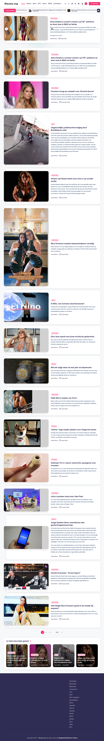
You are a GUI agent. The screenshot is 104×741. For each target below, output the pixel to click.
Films (70, 696)
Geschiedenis (73, 702)
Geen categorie (74, 699)
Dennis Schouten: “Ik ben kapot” (66, 575)
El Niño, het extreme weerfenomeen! (67, 306)
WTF (53, 126)
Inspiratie (72, 707)
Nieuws (54, 366)
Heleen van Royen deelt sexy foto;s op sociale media (36, 10)
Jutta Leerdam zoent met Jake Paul (67, 498)
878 (57, 634)
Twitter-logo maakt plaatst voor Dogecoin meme (73, 432)
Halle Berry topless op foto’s (64, 400)
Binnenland (72, 686)
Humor (71, 705)
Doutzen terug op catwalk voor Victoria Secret (71, 24)
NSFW (71, 718)
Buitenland (72, 688)
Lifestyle (54, 461)
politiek (71, 721)
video (53, 302)
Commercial (73, 691)
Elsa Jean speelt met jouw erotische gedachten (72, 338)
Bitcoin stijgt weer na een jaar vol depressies (71, 369)
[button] (94, 3)
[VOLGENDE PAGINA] (61, 634)
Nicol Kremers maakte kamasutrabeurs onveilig (71, 10)
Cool (70, 694)
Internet (54, 428)
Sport (71, 723)
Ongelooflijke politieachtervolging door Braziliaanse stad (62, 662)
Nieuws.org (11, 3)
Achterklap (54, 20)
